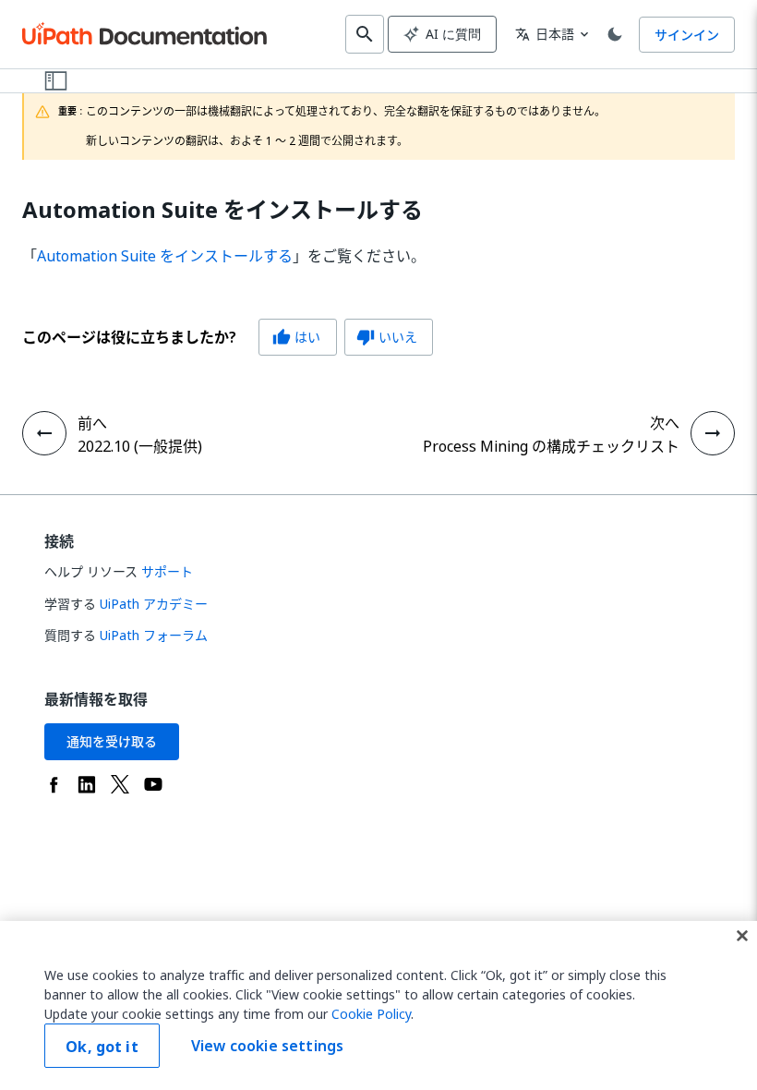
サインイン (687, 34)
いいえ (386, 336)
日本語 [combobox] (544, 33)
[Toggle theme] (615, 34)
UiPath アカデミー (154, 603)
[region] (378, 1005)
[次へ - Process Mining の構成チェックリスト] (713, 433)
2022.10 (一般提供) (140, 446)
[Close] (742, 935)
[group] (227, 337)
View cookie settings (267, 1046)
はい (296, 336)
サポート (167, 571)
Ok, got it (102, 1047)
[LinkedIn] (87, 784)
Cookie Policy (371, 1013)
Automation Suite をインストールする (222, 210)
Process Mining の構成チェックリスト (551, 446)
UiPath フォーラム (154, 635)
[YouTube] (153, 784)
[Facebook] (53, 784)
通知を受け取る (111, 741)
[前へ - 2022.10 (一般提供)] (44, 433)
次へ (664, 423)
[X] (120, 784)
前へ (92, 423)
